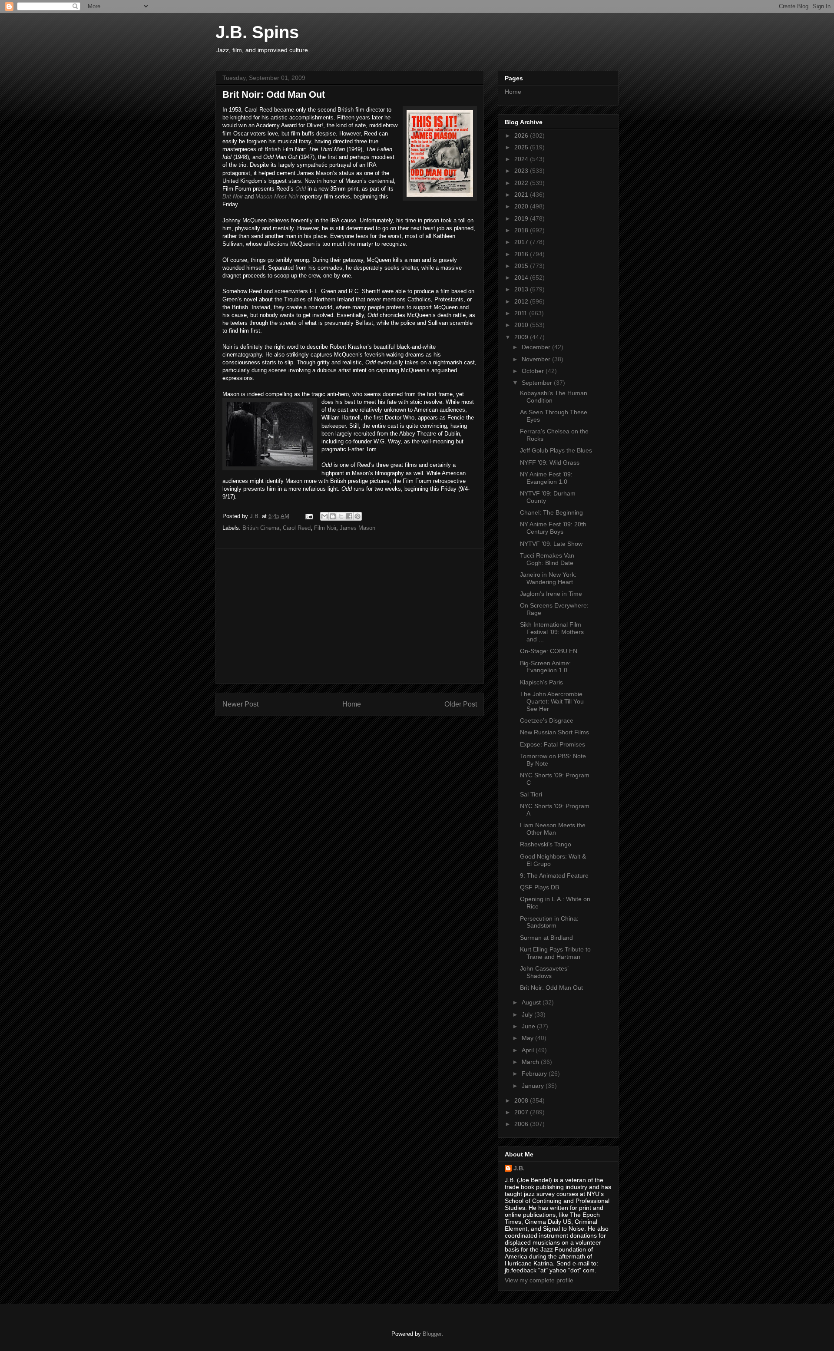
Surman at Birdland (546, 937)
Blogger (432, 1334)
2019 (522, 218)
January (534, 1085)
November (537, 359)
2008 (522, 1100)
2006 (522, 1123)
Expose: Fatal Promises (552, 744)
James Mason (357, 528)
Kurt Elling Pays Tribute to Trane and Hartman (555, 953)
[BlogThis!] (332, 516)
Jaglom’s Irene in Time (551, 593)
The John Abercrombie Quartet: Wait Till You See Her (552, 701)
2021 (522, 194)
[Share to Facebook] (349, 516)
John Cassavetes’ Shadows (544, 972)
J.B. (519, 1168)
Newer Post (240, 704)
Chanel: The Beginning (551, 512)
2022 (522, 182)
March (531, 1061)
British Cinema (260, 528)
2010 (522, 324)
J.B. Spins (257, 32)
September (538, 382)
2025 (522, 147)
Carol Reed (297, 528)
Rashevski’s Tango (545, 844)
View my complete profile (539, 1280)
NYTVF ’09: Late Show (551, 543)
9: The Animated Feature (554, 875)
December (537, 347)
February (535, 1073)
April (529, 1050)
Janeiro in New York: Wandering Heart (548, 578)
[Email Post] (308, 516)
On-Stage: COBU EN (548, 650)
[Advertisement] (349, 616)
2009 (522, 337)
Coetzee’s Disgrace (546, 720)
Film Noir (325, 528)
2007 (522, 1112)
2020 (522, 206)
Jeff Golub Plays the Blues (556, 450)
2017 (522, 241)
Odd (300, 188)
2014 (522, 277)
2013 (522, 289)
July (528, 1014)
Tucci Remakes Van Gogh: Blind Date (547, 559)
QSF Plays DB (539, 887)
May (528, 1037)
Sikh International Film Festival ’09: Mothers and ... (552, 632)
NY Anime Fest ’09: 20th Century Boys (553, 528)
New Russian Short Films (554, 732)
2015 (522, 265)
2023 (522, 170)
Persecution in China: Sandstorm (549, 922)
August (532, 1002)
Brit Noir (232, 196)
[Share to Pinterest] (357, 516)
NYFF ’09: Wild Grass (549, 462)
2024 (522, 158)
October (534, 370)
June (529, 1026)
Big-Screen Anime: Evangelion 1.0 (545, 667)
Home (351, 704)
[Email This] (324, 516)
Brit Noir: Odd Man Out (551, 987)
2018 (522, 230)
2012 (522, 301)
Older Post (460, 704)
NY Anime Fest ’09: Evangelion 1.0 (546, 478)
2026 (522, 135)
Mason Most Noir (276, 196)
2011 (521, 313)
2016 (522, 254)
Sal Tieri (531, 794)
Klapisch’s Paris (541, 682)
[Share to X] (341, 516)
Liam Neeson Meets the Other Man (553, 829)
